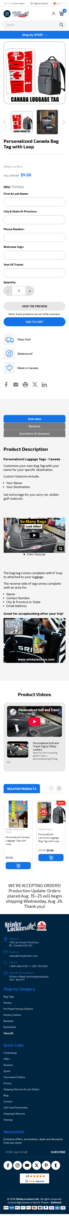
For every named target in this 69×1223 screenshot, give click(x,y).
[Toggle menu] (7, 13)
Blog (6, 1095)
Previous (6, 73)
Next (62, 73)
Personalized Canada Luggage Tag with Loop (18, 840)
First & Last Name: (16, 193)
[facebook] (8, 1165)
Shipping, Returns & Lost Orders (21, 1089)
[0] (61, 13)
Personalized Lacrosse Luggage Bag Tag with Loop (48, 838)
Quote (7, 1070)
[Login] (53, 14)
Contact (8, 1101)
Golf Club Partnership (16, 1107)
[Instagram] (17, 1165)
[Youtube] (27, 1165)
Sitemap (8, 1119)
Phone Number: (14, 229)
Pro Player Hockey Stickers (18, 1008)
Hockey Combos (12, 1014)
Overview (34, 419)
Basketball (10, 1026)
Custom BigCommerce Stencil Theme (28, 1202)
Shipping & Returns (14, 1113)
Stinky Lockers (13, 829)
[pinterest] (46, 1165)
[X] (36, 1165)
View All (8, 1033)
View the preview (34, 306)
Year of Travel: (14, 264)
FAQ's (7, 1058)
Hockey (8, 1002)
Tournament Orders (14, 1077)
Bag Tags (9, 996)
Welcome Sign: (14, 246)
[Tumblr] (55, 1165)
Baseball (8, 1020)
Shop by (32, 35)
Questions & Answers (34, 433)
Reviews (34, 426)
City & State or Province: (20, 211)
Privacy (8, 1083)
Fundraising (10, 1052)
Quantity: (10, 282)
